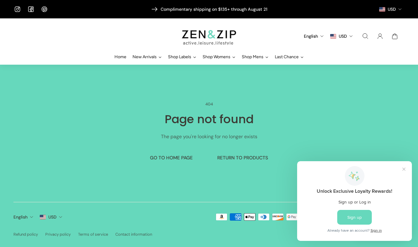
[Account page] (380, 36)
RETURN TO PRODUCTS (242, 158)
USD (52, 217)
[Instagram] (17, 9)
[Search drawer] (365, 36)
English (20, 217)
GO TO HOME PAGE (171, 158)
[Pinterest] (44, 9)
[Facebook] (31, 9)
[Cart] (394, 36)
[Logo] (209, 36)
